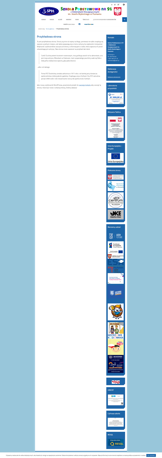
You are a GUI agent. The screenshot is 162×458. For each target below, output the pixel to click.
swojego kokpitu (85, 85)
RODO (77, 19)
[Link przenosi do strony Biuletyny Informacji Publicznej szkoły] (116, 381)
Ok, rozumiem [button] (151, 455)
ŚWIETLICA (86, 19)
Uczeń (60, 19)
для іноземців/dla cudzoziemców (104, 19)
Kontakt (68, 19)
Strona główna (50, 29)
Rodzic (52, 19)
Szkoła (43, 19)
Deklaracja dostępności (114, 77)
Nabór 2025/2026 (69, 24)
